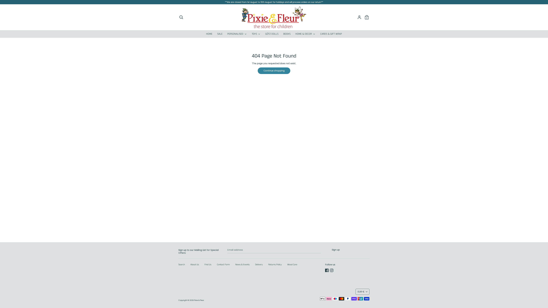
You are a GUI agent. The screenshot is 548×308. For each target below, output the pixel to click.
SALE (219, 34)
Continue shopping (274, 70)
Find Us (208, 264)
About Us (194, 264)
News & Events (242, 264)
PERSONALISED (235, 34)
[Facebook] (327, 270)
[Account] (359, 16)
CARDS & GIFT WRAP (331, 34)
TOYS (255, 34)
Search (181, 264)
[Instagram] (331, 270)
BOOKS (287, 34)
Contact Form (223, 264)
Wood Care (292, 264)
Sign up (336, 249)
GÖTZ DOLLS (271, 34)
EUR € (361, 291)
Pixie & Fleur (199, 300)
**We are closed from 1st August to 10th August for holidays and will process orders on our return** (274, 2)
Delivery (259, 264)
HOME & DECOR (304, 34)
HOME (209, 34)
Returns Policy (275, 264)
